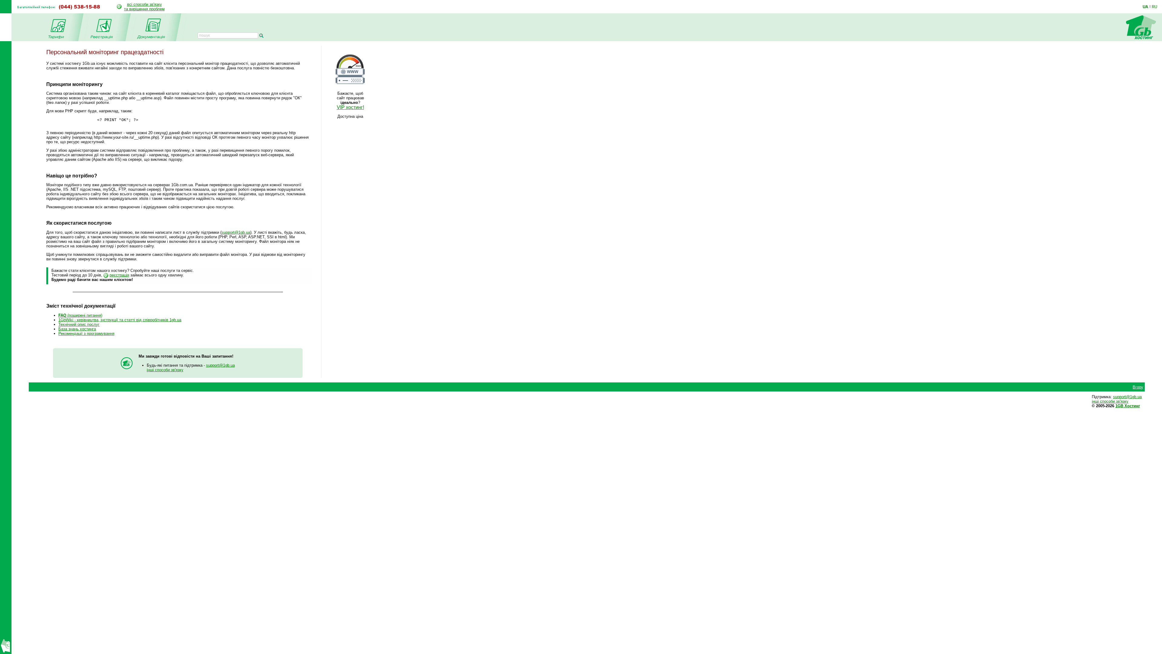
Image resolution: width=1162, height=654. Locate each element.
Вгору (1138, 387)
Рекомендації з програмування (86, 333)
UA (1145, 7)
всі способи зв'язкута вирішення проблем (144, 6)
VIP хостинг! (350, 107)
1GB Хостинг (1127, 406)
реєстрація (119, 275)
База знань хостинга (77, 329)
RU (1154, 7)
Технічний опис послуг (79, 324)
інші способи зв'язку (165, 370)
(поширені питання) (80, 315)
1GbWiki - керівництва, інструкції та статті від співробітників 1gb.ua (119, 320)
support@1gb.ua (236, 232)
